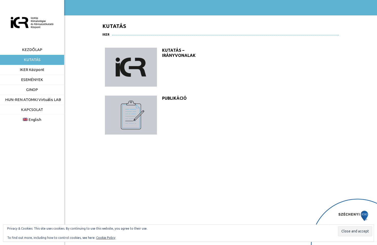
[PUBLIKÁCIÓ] (131, 115)
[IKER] (32, 22)
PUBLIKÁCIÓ (174, 98)
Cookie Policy (105, 237)
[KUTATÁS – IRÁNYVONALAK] (131, 67)
